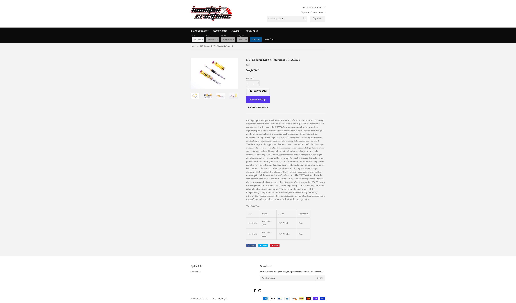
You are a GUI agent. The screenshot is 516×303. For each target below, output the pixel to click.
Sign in (304, 12)
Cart (319, 18)
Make (208, 36)
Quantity (249, 78)
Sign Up (320, 278)
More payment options (258, 107)
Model (223, 36)
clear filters (269, 39)
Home (193, 46)
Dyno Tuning (220, 31)
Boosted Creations (203, 299)
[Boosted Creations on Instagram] (259, 291)
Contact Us (252, 31)
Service (236, 31)
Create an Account (318, 12)
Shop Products (199, 31)
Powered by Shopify (220, 299)
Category (240, 36)
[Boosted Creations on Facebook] (255, 291)
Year (193, 36)
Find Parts (256, 39)
